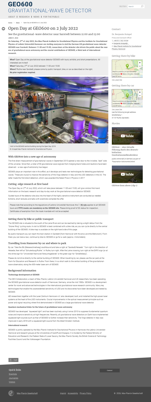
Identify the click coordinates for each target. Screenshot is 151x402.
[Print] (3, 28)
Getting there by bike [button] (123, 56)
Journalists (13, 378)
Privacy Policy (85, 393)
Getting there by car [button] (123, 85)
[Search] (142, 6)
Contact (109, 370)
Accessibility (73, 393)
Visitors (12, 382)
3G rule (83, 205)
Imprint (63, 393)
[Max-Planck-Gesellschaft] (12, 393)
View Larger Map (117, 80)
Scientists (13, 374)
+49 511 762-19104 (121, 41)
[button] (106, 141)
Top (15, 360)
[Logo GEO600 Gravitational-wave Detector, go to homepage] (52, 7)
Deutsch (123, 6)
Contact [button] (116, 29)
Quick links (15, 370)
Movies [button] (116, 123)
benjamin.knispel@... (121, 43)
